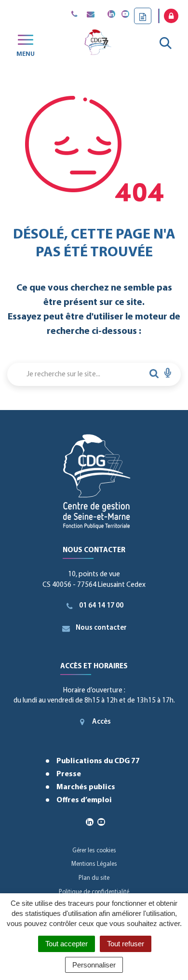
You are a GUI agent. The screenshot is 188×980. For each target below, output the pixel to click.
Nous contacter (101, 628)
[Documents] (142, 16)
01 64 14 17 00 (101, 605)
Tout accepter (66, 944)
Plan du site (94, 878)
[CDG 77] (97, 43)
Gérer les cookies (94, 851)
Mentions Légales (94, 864)
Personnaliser (94, 965)
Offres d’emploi (84, 800)
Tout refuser (125, 944)
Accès (101, 722)
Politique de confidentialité (94, 892)
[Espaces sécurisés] (171, 16)
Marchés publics (85, 787)
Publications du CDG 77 (98, 761)
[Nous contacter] (90, 15)
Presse (68, 774)
